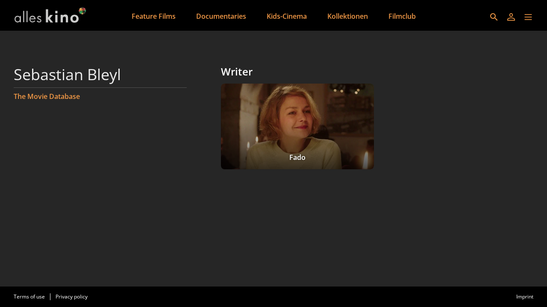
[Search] (494, 17)
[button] (528, 17)
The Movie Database (47, 96)
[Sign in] (511, 17)
